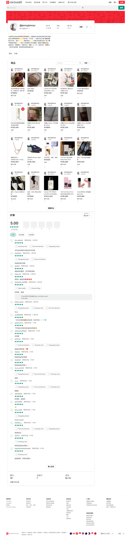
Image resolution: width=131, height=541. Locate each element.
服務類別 (68, 518)
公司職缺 (45, 532)
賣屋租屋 (68, 512)
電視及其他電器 (50, 503)
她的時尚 (28, 503)
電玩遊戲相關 (89, 521)
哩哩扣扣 (68, 501)
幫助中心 (24, 532)
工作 (67, 516)
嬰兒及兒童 (49, 505)
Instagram (8, 503)
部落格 (8, 505)
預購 (67, 503)
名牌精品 (28, 507)
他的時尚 (28, 501)
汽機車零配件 (69, 511)
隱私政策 (24, 534)
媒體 (34, 532)
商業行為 (30, 534)
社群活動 (68, 507)
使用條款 (63, 532)
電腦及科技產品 (90, 501)
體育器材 (88, 519)
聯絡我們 (30, 532)
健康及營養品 (89, 515)
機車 (67, 514)
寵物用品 (48, 507)
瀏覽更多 (51, 208)
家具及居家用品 (50, 501)
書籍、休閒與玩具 (111, 507)
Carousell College (11, 507)
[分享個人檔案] (87, 27)
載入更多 (51, 466)
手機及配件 (89, 503)
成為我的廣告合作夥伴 (54, 532)
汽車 (67, 509)
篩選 (86, 63)
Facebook (9, 501)
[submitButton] (121, 8)
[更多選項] (91, 26)
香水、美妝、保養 (30, 505)
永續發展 (39, 532)
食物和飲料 (89, 517)
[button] (27, 28)
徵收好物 (68, 505)
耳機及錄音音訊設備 (91, 505)
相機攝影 (108, 501)
